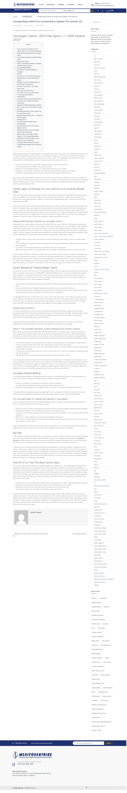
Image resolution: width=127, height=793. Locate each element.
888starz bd (97, 146)
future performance (97, 649)
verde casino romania (100, 534)
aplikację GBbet (96, 606)
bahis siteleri (97, 179)
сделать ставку (96, 730)
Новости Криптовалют (100, 564)
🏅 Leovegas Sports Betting (25, 94)
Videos (96, 537)
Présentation (51, 4)
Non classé (97, 392)
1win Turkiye (97, 80)
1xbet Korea (97, 125)
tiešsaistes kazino (103, 692)
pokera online (96, 679)
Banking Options (21, 119)
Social (95, 501)
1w (94, 56)
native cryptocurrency (98, 670)
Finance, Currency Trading (101, 269)
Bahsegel (96, 182)
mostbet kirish (98, 356)
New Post (96, 383)
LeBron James (107, 662)
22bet (95, 140)
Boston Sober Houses (100, 212)
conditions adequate (97, 636)
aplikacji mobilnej (96, 602)
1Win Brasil (97, 62)
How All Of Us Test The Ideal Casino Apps (28, 76)
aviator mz (97, 167)
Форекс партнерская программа (103, 579)
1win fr (95, 71)
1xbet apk (96, 89)
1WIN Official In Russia (100, 77)
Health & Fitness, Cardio (100, 293)
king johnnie (97, 305)
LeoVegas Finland (99, 308)
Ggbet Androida (96, 653)
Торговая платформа (100, 567)
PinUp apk (97, 450)
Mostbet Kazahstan (99, 353)
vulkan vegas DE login (100, 546)
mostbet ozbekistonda (100, 359)
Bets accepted (96, 611)
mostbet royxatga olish (100, 365)
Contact (79, 4)
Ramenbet (97, 477)
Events (96, 266)
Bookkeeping (98, 209)
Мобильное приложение (99, 704)
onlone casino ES (99, 401)
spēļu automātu (96, 687)
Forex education (98, 278)
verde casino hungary (100, 528)
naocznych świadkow (98, 666)
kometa (107, 658)
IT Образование (98, 299)
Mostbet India (98, 347)
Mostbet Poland (98, 362)
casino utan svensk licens (101, 233)
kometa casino (96, 662)
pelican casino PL (99, 425)
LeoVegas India (98, 311)
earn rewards (105, 641)
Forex (95, 275)
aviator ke (97, 164)
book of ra (97, 206)
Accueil (41, 4)
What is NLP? (97, 555)
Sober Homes (98, 495)
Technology (97, 516)
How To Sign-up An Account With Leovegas (29, 107)
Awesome (106, 606)
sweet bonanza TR (99, 513)
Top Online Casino (99, 519)
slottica (96, 492)
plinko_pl (96, 468)
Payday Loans (98, 419)
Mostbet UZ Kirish (99, 374)
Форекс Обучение (99, 576)
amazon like (103, 598)
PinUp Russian (98, 459)
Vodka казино (96, 696)
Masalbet (96, 326)
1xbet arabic (97, 92)
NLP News (97, 389)
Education (97, 263)
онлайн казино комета (98, 726)
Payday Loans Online (100, 422)
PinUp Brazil (97, 455)
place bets (95, 675)
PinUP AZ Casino (98, 453)
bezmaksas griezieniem (98, 619)
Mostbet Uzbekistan (99, 377)
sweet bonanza (98, 510)
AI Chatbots (97, 149)
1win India (96, 74)
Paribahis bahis (98, 413)
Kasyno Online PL (99, 302)
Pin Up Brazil (97, 431)
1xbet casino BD (98, 110)
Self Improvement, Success (101, 486)
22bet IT (96, 143)
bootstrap (105, 624)
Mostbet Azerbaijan (99, 335)
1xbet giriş (97, 116)
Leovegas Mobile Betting (24, 67)
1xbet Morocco (98, 134)
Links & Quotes (98, 320)
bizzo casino (97, 203)
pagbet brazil (97, 407)
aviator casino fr (98, 161)
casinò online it (98, 230)
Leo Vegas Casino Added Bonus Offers (28, 142)
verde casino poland (100, 531)
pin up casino (97, 434)
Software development (100, 504)
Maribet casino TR (99, 323)
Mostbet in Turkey (99, 344)
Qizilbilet (96, 474)
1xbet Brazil (97, 107)
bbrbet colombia (98, 191)
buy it (93, 628)
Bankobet (96, 185)
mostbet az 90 (98, 332)
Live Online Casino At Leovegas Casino (28, 92)
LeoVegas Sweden (99, 317)
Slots (95, 489)
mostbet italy (97, 350)
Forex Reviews (98, 281)
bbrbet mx (97, 194)
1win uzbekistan (98, 83)
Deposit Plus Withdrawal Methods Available (29, 105)
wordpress (95, 700)
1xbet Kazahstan (98, 122)
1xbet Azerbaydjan (99, 104)
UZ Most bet (97, 525)
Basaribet (96, 188)
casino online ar (98, 227)
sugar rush (97, 507)
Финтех (96, 570)
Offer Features (21, 96)
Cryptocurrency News (100, 254)
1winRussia (97, 86)
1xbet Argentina (98, 95)
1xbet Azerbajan (98, 101)
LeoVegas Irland (27, 16)
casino (96, 218)
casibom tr (97, 215)
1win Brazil (97, 65)
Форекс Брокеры (99, 573)
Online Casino (98, 395)
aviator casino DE (99, 158)
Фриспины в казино (99, 582)
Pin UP (96, 428)
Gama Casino (97, 287)
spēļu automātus (107, 687)
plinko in (96, 465)
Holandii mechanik (97, 658)
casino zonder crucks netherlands (103, 236)
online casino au (98, 398)
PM (95, 471)
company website (97, 632)
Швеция (96, 585)
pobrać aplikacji (105, 675)
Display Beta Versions (23, 61)
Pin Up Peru (97, 441)
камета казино (96, 717)
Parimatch (96, 416)
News (95, 386)
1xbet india (97, 119)
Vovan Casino (98, 540)
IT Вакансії (97, 296)
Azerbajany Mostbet (99, 173)
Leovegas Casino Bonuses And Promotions (29, 99)
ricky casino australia (100, 480)
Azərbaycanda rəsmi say (80, 533)
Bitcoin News (97, 200)
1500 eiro (94, 598)
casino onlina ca (98, 224)
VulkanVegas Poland (99, 552)
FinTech (96, 272)
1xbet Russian (98, 137)
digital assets (95, 641)
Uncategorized (98, 522)
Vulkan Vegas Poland (100, 549)
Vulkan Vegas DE (99, 543)
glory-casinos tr (98, 290)
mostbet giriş (97, 341)
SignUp (109, 743)
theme (93, 692)
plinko (95, 462)
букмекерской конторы (99, 713)
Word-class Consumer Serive (25, 90)
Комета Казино (98, 558)
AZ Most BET (97, 170)
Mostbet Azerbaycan (100, 338)
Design (96, 260)
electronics (95, 645)
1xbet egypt (97, 113)
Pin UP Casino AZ (99, 437)
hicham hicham (40, 25)
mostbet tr (97, 368)
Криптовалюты (98, 561)
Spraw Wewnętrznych (98, 683)
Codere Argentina (99, 239)
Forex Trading (98, 284)
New (95, 380)
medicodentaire (18, 788)
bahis (95, 176)
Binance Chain (96, 624)
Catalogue (61, 4)
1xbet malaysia (98, 131)
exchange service (106, 645)
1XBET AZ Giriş (98, 98)
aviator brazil (97, 155)
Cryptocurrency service (100, 257)
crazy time (97, 245)
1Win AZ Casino (98, 59)
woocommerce (107, 696)
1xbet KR (96, 128)
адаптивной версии (97, 709)
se (94, 483)
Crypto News (97, 248)
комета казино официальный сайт (102, 722)
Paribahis (96, 410)
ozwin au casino (98, 404)
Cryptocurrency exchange (101, 251)
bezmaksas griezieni (97, 615)
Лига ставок (104, 700)
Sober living (97, 498)
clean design (101, 628)
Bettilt (95, 197)
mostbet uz (97, 371)
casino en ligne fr (99, 221)
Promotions (70, 4)
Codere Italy (97, 242)
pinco (95, 446)
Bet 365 (19, 74)
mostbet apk (97, 329)
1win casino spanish (99, 68)
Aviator (96, 152)
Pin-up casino (98, 443)
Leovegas (20, 109)
